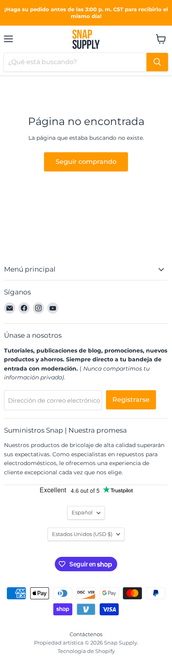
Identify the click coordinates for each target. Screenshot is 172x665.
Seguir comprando (86, 161)
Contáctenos (86, 634)
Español (82, 512)
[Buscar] (157, 62)
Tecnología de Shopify (86, 651)
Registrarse (131, 399)
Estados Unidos (82, 534)
